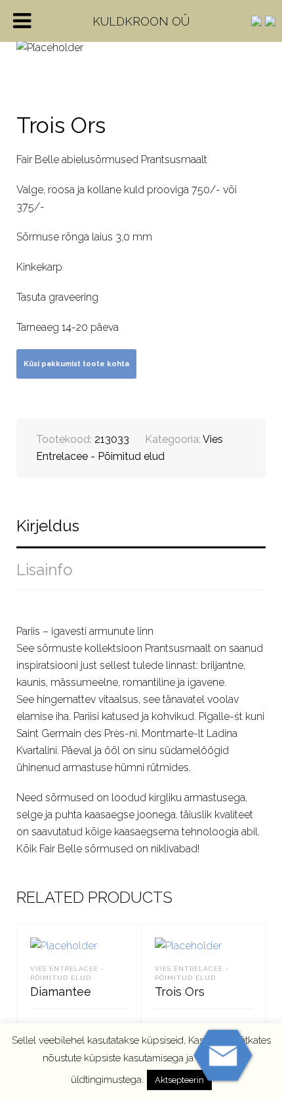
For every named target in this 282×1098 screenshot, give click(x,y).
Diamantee (60, 991)
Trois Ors (180, 991)
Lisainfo (44, 569)
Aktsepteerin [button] (179, 1080)
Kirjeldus (47, 526)
